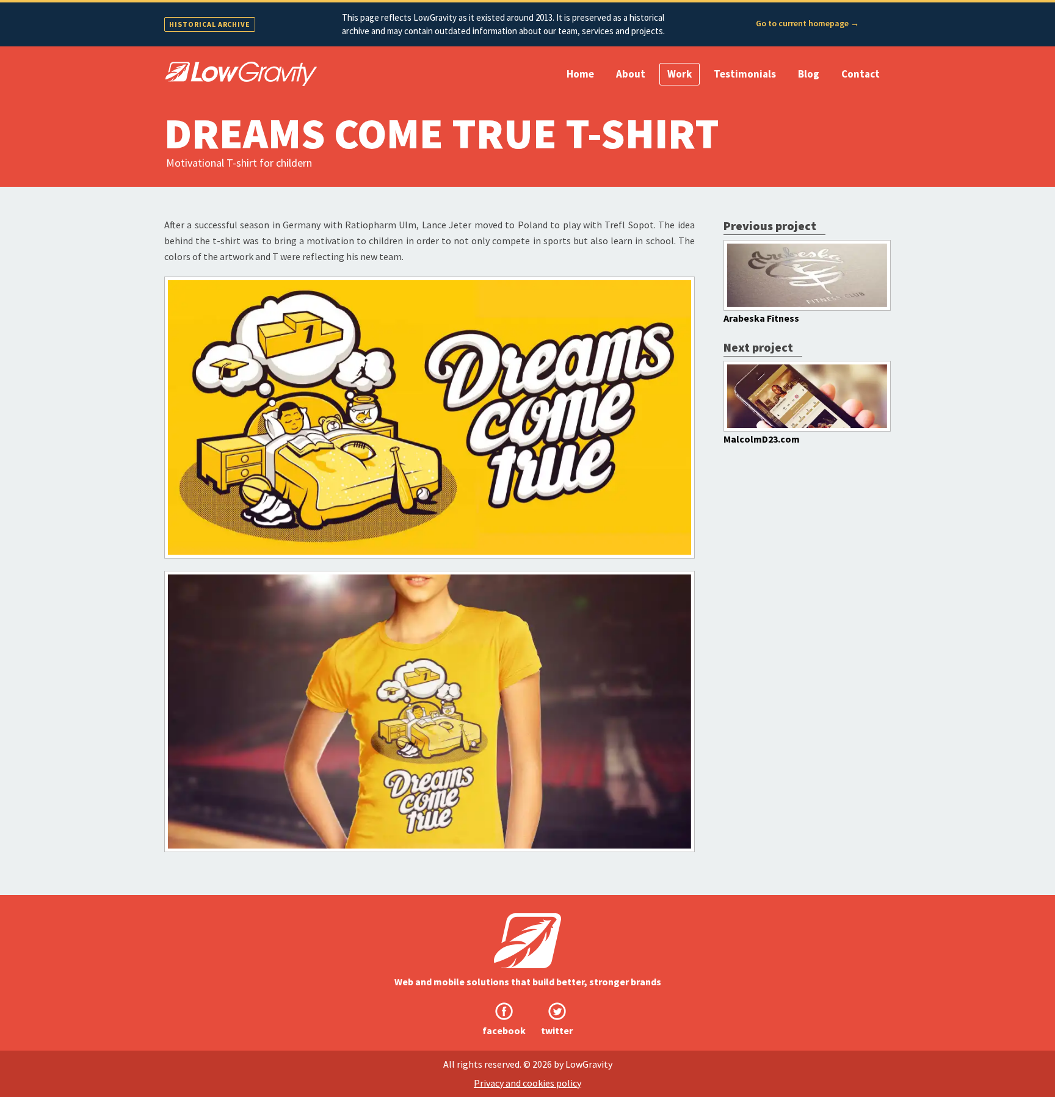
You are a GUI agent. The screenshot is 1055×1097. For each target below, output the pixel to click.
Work (679, 74)
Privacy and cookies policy (527, 1083)
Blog (808, 74)
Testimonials (745, 74)
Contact (860, 74)
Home (580, 74)
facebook (504, 1030)
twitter (557, 1030)
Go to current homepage (807, 23)
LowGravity (527, 940)
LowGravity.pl (240, 74)
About (630, 74)
